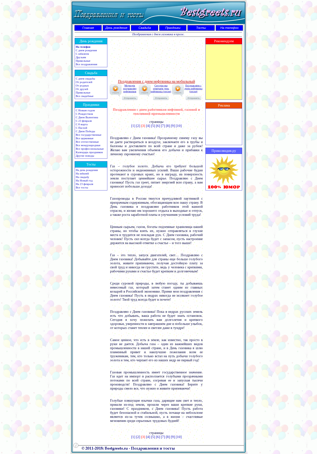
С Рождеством (84, 113)
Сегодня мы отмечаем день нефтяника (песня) (161, 88)
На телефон (229, 28)
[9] (173, 126)
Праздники (172, 28)
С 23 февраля (84, 120)
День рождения (116, 28)
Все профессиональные (90, 148)
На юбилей (82, 173)
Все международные (88, 145)
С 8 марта (82, 124)
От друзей (82, 89)
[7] (163, 126)
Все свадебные (85, 96)
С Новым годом (85, 110)
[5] (153, 126)
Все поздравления (86, 64)
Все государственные (88, 134)
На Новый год (84, 180)
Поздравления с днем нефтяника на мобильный (156, 81)
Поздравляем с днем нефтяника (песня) (193, 88)
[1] (133, 126)
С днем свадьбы (85, 78)
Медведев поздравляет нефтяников (129, 88)
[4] (148, 126)
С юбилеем (82, 53)
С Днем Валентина (87, 117)
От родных (82, 85)
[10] (179, 126)
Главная (88, 28)
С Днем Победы (85, 131)
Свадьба (145, 28)
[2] (138, 126)
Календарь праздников (89, 152)
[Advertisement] (156, 58)
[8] (168, 126)
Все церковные (85, 138)
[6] (158, 126)
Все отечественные (87, 141)
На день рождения (87, 170)
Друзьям (81, 57)
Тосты (201, 28)
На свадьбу (82, 177)
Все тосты (82, 187)
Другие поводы (85, 155)
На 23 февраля (84, 184)
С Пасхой (81, 127)
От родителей (84, 82)
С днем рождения (86, 50)
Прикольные (83, 60)
